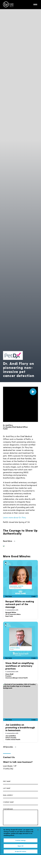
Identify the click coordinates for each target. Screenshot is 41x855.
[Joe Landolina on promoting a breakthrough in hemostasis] (20, 700)
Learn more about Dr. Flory (14, 517)
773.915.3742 (8, 769)
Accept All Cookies (20, 851)
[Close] (38, 830)
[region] (20, 841)
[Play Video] (33, 391)
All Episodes (8, 747)
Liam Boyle (7, 766)
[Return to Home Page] (8, 4)
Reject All (20, 846)
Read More (7, 541)
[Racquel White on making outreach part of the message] (20, 577)
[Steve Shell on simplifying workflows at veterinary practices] (20, 639)
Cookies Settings (20, 840)
